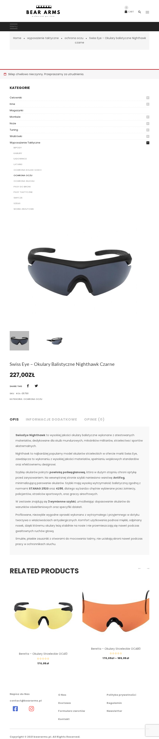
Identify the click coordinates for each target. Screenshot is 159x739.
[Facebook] (28, 386)
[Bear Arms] (15, 708)
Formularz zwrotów (71, 711)
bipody (18, 147)
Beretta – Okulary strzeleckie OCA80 (116, 649)
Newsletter (114, 711)
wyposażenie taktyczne (43, 38)
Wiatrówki (16, 136)
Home (17, 38)
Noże (13, 123)
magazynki (16, 110)
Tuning (14, 130)
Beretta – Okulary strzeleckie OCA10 (43, 654)
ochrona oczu (74, 38)
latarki (18, 164)
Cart (130, 11)
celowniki (16, 97)
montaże (15, 117)
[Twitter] (36, 386)
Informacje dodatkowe (51, 419)
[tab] (16, 419)
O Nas (62, 695)
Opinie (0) (94, 419)
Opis (14, 419)
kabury (18, 153)
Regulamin (114, 703)
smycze (18, 197)
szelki (17, 203)
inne (12, 104)
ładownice (20, 158)
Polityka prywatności (121, 695)
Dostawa (64, 703)
